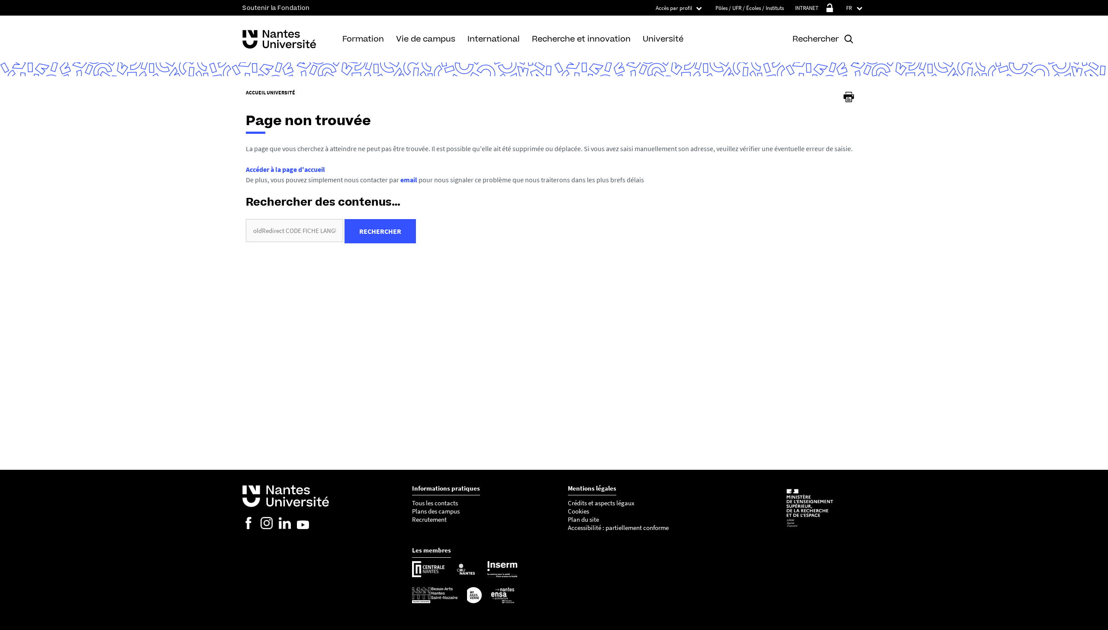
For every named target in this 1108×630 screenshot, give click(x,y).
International (493, 39)
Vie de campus (425, 39)
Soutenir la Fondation (276, 8)
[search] (294, 230)
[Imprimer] (849, 97)
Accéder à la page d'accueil (285, 169)
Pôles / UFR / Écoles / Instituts (749, 8)
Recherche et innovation (581, 39)
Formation (363, 39)
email (408, 179)
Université (663, 39)
